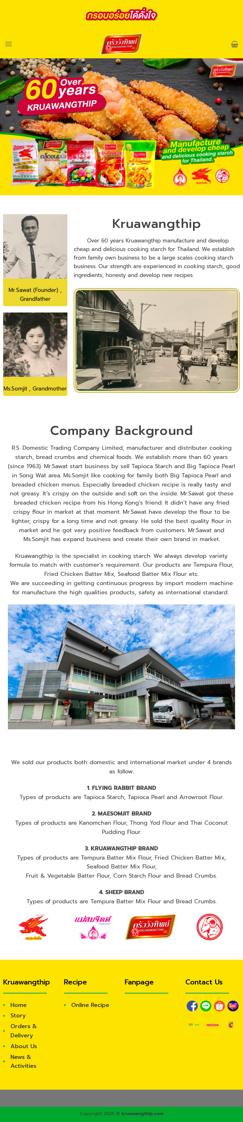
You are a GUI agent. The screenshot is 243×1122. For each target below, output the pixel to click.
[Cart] (234, 44)
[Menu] (8, 44)
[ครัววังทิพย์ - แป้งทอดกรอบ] (121, 44)
